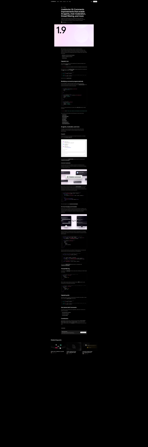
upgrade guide (69, 78)
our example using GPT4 (68, 137)
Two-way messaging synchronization (69, 206)
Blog (61, 7)
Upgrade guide (65, 295)
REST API (78, 107)
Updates (64, 7)
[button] (61, 22)
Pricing (70, 1)
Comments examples (65, 313)
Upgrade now (64, 61)
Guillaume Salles (74, 321)
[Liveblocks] (53, 1)
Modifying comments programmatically (68, 55)
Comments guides (65, 315)
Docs (67, 1)
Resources (64, 1)
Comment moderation (65, 163)
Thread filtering (64, 58)
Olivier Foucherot (69, 321)
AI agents (63, 134)
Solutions (61, 1)
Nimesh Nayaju (63, 321)
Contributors (64, 318)
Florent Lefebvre (82, 320)
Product (58, 1)
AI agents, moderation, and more (67, 56)
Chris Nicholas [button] (64, 22)
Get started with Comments (69, 307)
